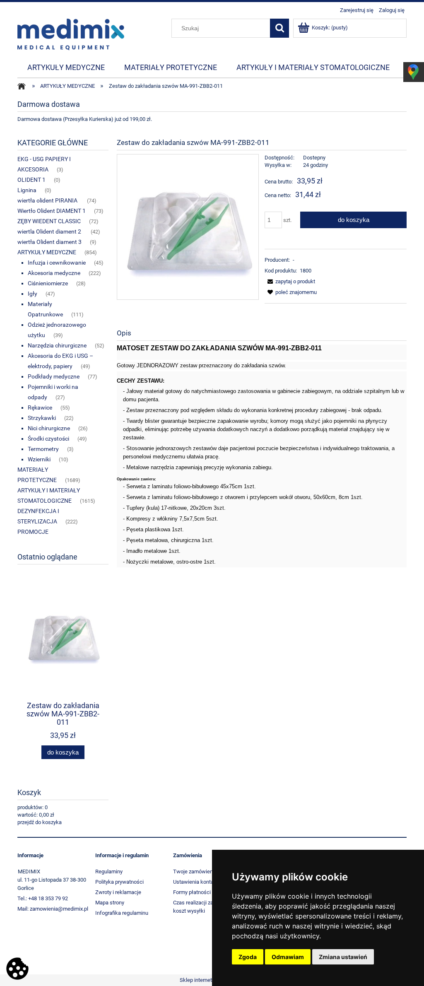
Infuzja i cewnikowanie (57, 262)
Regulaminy (109, 871)
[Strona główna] (70, 33)
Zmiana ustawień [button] (343, 956)
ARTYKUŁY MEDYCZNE (46, 252)
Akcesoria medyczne (54, 273)
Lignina (26, 190)
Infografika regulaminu (121, 913)
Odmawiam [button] (288, 956)
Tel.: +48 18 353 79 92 (42, 898)
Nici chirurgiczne (49, 428)
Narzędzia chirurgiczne (57, 345)
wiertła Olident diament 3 (49, 242)
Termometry (43, 449)
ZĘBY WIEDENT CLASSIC (49, 221)
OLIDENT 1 (31, 179)
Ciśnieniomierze (48, 283)
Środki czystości (48, 438)
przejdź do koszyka (39, 822)
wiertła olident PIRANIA (48, 200)
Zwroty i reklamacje (118, 892)
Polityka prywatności (119, 882)
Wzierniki (39, 459)
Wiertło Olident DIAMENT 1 (51, 210)
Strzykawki (42, 418)
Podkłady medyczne (54, 376)
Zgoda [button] (247, 956)
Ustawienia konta (193, 882)
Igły (32, 293)
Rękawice (40, 407)
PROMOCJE (32, 531)
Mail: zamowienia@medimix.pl (52, 909)
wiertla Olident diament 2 (49, 231)
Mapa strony (109, 902)
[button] (290, 281)
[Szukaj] (279, 28)
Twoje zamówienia (195, 871)
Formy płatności (192, 892)
